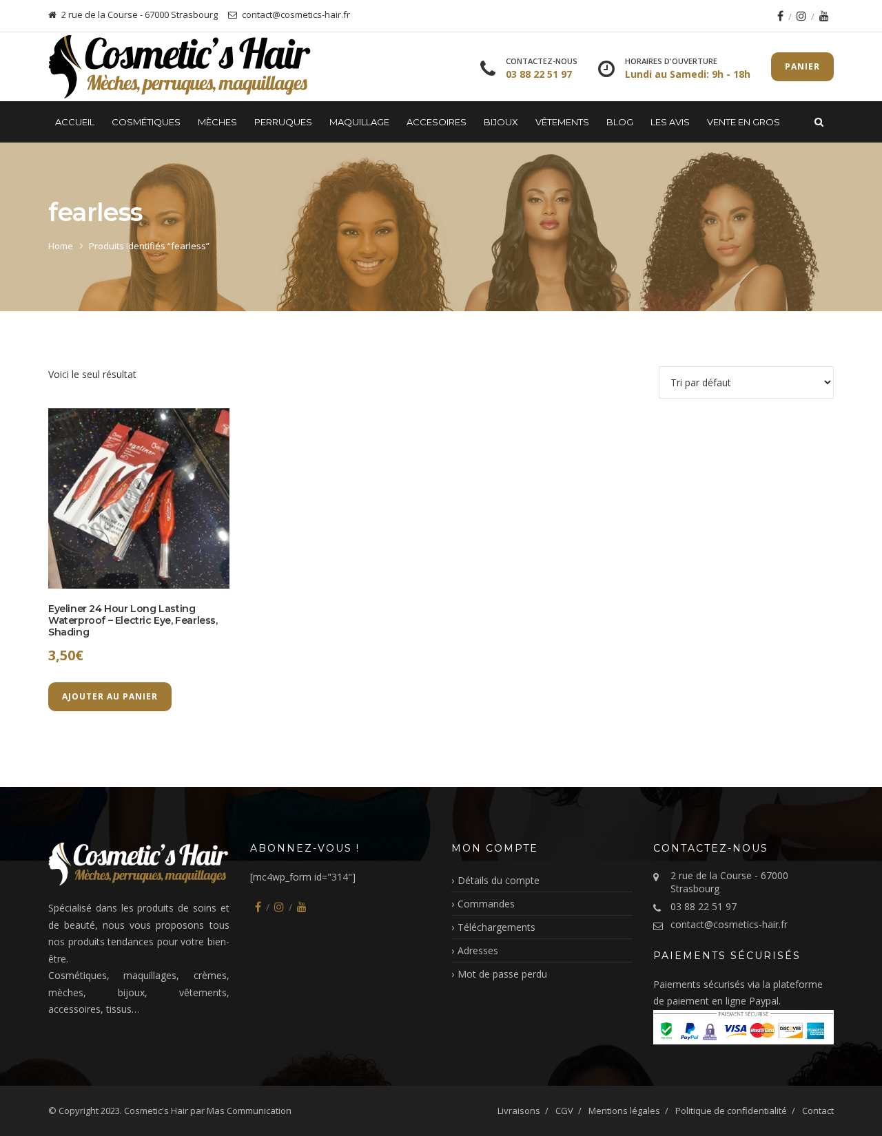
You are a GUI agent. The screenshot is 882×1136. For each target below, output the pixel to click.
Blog (619, 121)
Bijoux (501, 121)
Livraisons (519, 1110)
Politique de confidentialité (731, 1110)
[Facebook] (780, 15)
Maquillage (359, 121)
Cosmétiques (146, 121)
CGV (564, 1110)
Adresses (478, 950)
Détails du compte (499, 880)
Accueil (74, 121)
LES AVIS (670, 121)
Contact (818, 1110)
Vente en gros (743, 121)
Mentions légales (624, 1110)
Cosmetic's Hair (156, 1110)
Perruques (283, 121)
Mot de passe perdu (502, 973)
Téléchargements (496, 927)
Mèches (217, 121)
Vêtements (562, 121)
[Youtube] (824, 15)
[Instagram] (801, 15)
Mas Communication (249, 1110)
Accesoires (436, 121)
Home (60, 246)
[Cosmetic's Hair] (179, 66)
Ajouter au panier (110, 696)
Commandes (486, 903)
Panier (802, 66)
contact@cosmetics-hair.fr (729, 924)
